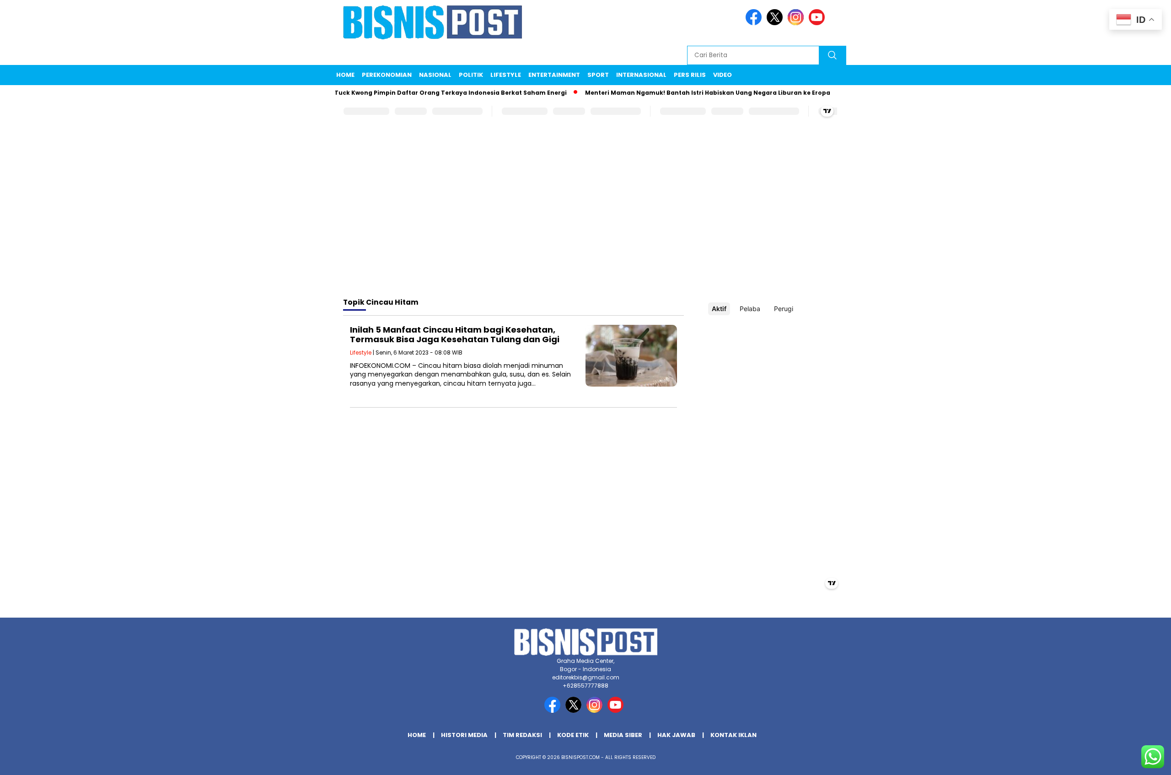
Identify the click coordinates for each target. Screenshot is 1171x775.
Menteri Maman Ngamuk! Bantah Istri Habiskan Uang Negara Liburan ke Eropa (694, 93)
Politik (471, 74)
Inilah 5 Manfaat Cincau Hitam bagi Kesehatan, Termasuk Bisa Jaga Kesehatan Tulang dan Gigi (454, 334)
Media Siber (623, 735)
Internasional (641, 74)
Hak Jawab (676, 735)
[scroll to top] (1128, 760)
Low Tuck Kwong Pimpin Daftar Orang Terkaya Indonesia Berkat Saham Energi (430, 93)
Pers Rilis (690, 74)
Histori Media (464, 735)
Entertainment (554, 74)
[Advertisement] (585, 217)
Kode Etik (573, 735)
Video (722, 74)
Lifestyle (505, 74)
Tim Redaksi (522, 735)
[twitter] (776, 23)
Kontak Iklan (733, 735)
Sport (598, 74)
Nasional (435, 74)
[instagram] (797, 23)
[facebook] (755, 23)
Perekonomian (387, 74)
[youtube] (818, 23)
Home (345, 74)
